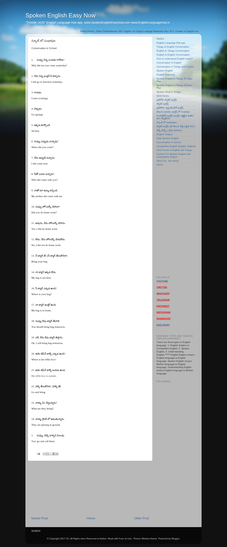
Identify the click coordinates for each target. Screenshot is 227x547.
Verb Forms (163, 96)
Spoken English (165, 70)
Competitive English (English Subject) (176, 146)
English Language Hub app (171, 43)
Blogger (175, 538)
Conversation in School (169, 142)
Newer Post (39, 518)
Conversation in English (169, 62)
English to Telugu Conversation (173, 51)
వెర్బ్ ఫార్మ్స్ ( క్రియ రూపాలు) (169, 130)
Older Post (141, 518)
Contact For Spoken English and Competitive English (174, 155)
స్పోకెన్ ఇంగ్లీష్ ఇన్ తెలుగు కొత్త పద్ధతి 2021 (176, 126)
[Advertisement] (90, 488)
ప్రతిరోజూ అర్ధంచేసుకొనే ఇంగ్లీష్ (170, 108)
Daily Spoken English (168, 138)
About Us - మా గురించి (167, 161)
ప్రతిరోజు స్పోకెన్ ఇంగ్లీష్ (167, 100)
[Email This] (44, 454)
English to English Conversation (173, 55)
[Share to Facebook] (54, 454)
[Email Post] (38, 453)
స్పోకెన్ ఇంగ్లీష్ (163, 104)
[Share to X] (50, 454)
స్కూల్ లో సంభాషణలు (167, 122)
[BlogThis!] (47, 454)
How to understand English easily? (175, 59)
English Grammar (166, 74)
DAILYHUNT (163, 325)
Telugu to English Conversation (173, 47)
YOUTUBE (162, 281)
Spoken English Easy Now (60, 15)
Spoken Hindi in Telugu (169, 92)
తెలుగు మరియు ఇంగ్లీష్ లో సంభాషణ (173, 112)
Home (91, 518)
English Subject (165, 134)
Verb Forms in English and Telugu (174, 150)
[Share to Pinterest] (57, 454)
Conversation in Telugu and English (175, 66)
